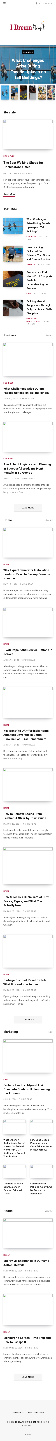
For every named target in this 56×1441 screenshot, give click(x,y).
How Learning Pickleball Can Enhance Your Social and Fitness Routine (38, 253)
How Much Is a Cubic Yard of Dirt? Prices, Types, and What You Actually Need (26, 901)
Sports (30, 264)
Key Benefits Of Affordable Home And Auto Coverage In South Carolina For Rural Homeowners (26, 735)
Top (28, 1434)
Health (8, 1211)
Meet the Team (36, 1412)
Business (28, 52)
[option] (28, 68)
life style (9, 112)
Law (28, 294)
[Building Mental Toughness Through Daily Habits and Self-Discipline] (14, 313)
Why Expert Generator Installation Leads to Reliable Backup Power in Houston (26, 574)
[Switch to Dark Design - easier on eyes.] (36, 3)
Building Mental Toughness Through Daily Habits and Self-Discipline (39, 307)
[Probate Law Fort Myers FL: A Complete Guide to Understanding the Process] (14, 283)
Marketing (10, 1032)
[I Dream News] (28, 26)
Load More (28, 508)
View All (49, 335)
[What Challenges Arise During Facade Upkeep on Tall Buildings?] (14, 229)
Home (7, 520)
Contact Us (18, 1412)
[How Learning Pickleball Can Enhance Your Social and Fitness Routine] (14, 256)
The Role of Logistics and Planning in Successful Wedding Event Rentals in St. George (27, 468)
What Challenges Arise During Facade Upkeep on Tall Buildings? (38, 225)
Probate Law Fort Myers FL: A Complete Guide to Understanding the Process (39, 280)
